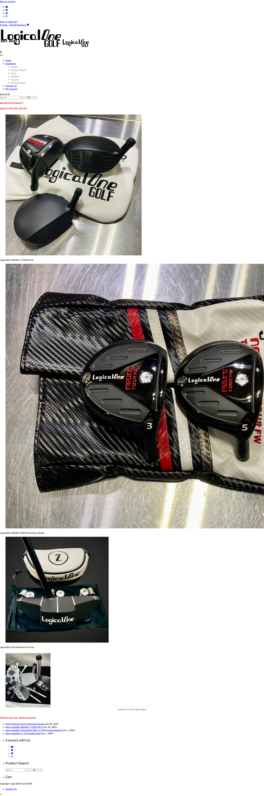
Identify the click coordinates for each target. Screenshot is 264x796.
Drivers (14, 66)
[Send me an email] (7, 7)
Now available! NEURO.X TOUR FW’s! (24, 727)
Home (8, 60)
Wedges (15, 76)
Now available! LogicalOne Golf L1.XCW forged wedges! (34, 730)
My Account (11, 89)
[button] (1, 52)
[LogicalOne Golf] (31, 47)
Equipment (11, 63)
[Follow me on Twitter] (7, 13)
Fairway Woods (18, 70)
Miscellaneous (18, 82)
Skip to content (8, 1)
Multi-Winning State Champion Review (25, 724)
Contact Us (11, 85)
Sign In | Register (8, 21)
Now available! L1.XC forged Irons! (23, 733)
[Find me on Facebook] (7, 10)
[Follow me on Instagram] (6, 16)
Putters (15, 79)
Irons (13, 73)
